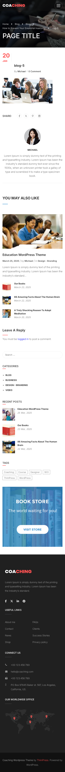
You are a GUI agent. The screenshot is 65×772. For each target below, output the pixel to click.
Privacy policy (40, 642)
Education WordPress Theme (24, 255)
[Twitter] (26, 116)
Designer (35, 472)
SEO (46, 472)
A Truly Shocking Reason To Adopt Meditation (32, 312)
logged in (23, 339)
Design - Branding (47, 261)
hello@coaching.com (22, 671)
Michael (22, 71)
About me (10, 622)
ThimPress (9, 478)
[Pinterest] (33, 116)
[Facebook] (19, 116)
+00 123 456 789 (20, 664)
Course (22, 472)
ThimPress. (43, 760)
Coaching (9, 472)
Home (5, 24)
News (8, 635)
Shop (7, 642)
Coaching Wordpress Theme (17, 760)
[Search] (58, 354)
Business (11, 380)
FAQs (35, 622)
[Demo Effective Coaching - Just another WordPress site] (13, 5)
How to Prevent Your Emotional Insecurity (24, 28)
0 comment (34, 71)
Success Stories (41, 635)
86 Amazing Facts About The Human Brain (37, 297)
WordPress (25, 478)
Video (9, 390)
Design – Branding (17, 385)
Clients (36, 628)
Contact (9, 628)
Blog (17, 24)
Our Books (19, 283)
